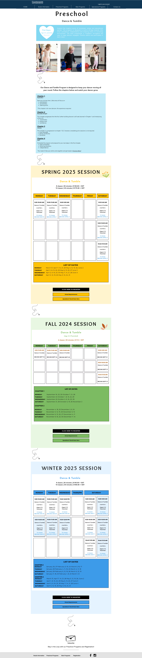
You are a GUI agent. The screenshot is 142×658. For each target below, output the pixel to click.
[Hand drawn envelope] (71, 637)
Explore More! (77, 151)
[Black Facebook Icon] (90, 655)
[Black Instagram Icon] (95, 655)
